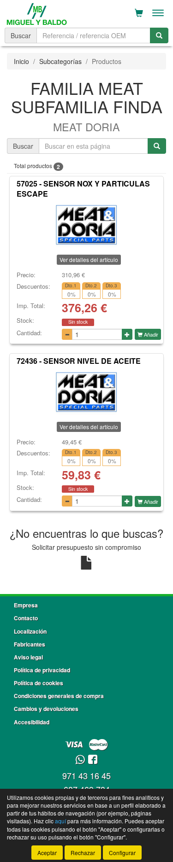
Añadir (150, 334)
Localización (30, 631)
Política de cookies (38, 683)
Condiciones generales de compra (59, 696)
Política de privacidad (42, 670)
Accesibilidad (31, 722)
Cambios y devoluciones (46, 709)
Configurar (122, 852)
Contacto (26, 618)
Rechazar (83, 852)
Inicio (21, 61)
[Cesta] (139, 13)
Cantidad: (29, 333)
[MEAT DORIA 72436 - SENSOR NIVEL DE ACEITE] (86, 392)
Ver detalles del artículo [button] (89, 259)
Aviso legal (28, 657)
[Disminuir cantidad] (67, 334)
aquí (60, 821)
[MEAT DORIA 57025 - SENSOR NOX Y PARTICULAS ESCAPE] (86, 225)
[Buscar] (159, 35)
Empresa (26, 605)
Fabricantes (29, 644)
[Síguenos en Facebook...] (93, 760)
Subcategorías (60, 61)
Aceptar (47, 852)
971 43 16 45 (86, 775)
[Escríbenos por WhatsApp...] (80, 760)
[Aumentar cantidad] (127, 334)
